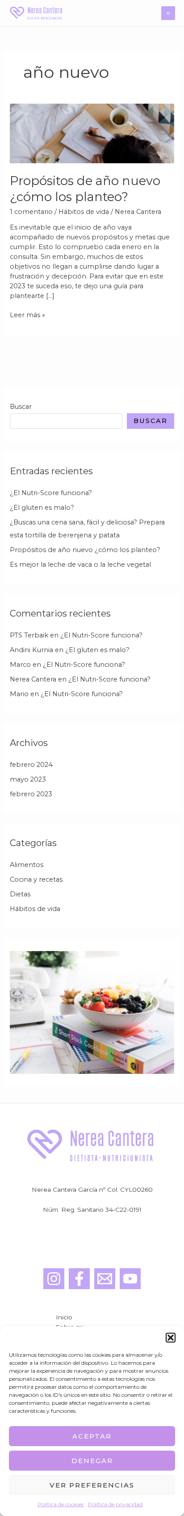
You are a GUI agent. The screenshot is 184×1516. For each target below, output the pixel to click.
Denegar (92, 1460)
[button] (170, 1337)
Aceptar (92, 1436)
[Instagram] (53, 1278)
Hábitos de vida (84, 212)
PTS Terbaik (29, 635)
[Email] (104, 1278)
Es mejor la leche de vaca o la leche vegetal (80, 564)
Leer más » (27, 315)
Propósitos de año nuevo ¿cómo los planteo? (85, 550)
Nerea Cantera (33, 679)
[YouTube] (130, 1278)
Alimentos (26, 865)
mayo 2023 (28, 779)
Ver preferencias (92, 1485)
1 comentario (31, 212)
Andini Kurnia (31, 650)
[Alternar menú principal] (168, 13)
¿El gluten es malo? (42, 508)
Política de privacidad (115, 1504)
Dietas (20, 894)
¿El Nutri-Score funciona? (51, 493)
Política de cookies (61, 1504)
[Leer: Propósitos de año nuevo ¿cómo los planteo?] (92, 133)
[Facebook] (79, 1278)
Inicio (64, 1317)
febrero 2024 (31, 765)
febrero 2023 (31, 794)
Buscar (21, 407)
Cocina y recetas (36, 879)
